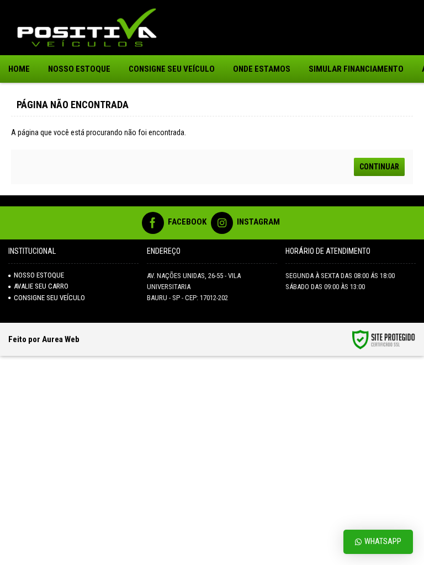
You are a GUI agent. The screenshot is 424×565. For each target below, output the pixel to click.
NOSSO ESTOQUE (39, 275)
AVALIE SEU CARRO (41, 286)
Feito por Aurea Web (44, 339)
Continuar (379, 166)
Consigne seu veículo (49, 298)
